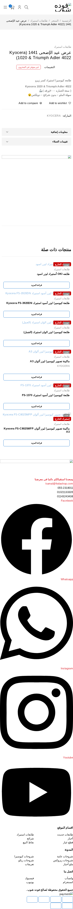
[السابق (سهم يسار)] (67, 906)
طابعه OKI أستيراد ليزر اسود (53, 273)
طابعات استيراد (38, 20)
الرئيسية (66, 20)
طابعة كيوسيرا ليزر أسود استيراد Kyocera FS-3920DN (38, 302)
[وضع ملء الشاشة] (55, 899)
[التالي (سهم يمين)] (55, 906)
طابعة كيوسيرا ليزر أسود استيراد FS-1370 (46, 395)
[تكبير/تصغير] (67, 899)
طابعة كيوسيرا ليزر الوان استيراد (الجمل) (47, 332)
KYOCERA (54, 115)
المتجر (54, 20)
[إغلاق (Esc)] (32, 899)
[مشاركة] (43, 899)
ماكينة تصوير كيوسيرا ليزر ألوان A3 (50, 361)
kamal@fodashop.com (59, 483)
